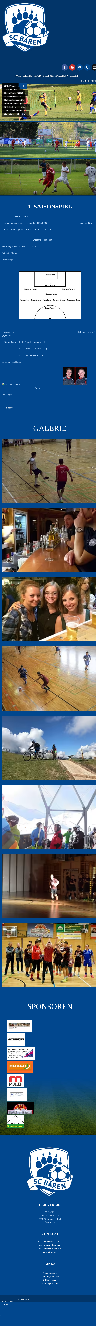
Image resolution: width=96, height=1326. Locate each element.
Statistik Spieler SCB (14, 100)
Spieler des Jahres (13, 110)
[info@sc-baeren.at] (80, 67)
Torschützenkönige (13, 103)
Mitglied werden (50, 1252)
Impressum (7, 1301)
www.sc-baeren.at (52, 1248)
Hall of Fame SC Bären (15, 93)
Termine (27, 76)
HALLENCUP (62, 76)
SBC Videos (50, 1280)
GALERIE (74, 76)
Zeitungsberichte (51, 1276)
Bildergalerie (51, 1273)
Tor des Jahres (11, 107)
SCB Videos (10, 86)
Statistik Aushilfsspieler (15, 114)
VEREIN (38, 76)
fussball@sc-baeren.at (53, 1241)
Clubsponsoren (51, 1283)
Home (18, 76)
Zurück (9, 408)
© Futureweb (23, 1299)
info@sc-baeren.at (52, 1245)
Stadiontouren (10, 89)
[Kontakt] (87, 67)
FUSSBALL (48, 76)
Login (5, 1305)
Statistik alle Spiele (13, 96)
